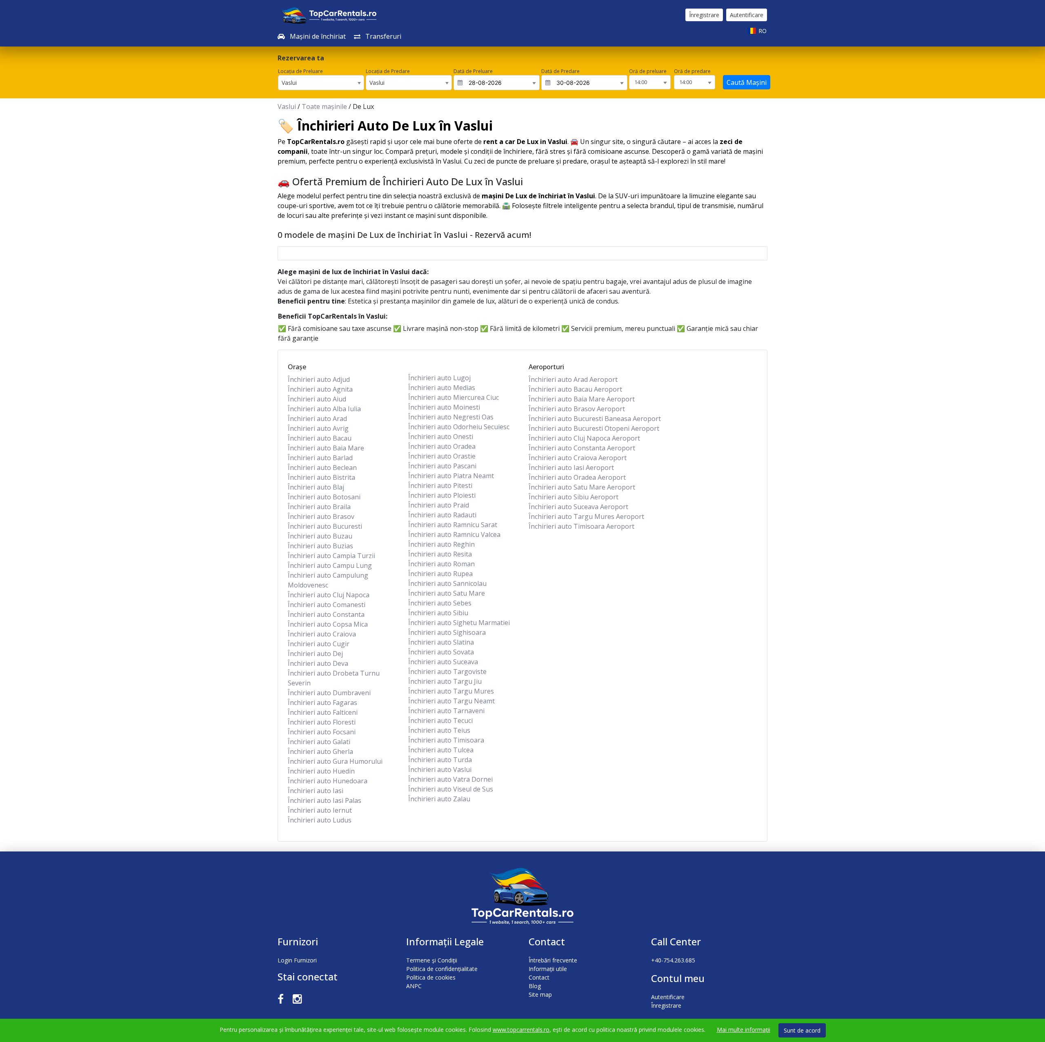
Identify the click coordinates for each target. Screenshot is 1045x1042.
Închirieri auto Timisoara (446, 740)
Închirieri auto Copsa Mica (328, 624)
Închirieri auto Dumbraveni (329, 692)
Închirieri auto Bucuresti (325, 526)
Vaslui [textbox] (289, 82)
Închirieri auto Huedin (321, 771)
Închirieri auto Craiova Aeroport (578, 457)
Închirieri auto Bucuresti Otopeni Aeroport (594, 428)
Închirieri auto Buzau (320, 536)
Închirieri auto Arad (317, 418)
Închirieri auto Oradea (442, 446)
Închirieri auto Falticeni (323, 712)
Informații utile (548, 969)
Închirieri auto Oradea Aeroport (577, 477)
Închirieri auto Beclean (322, 467)
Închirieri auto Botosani (324, 496)
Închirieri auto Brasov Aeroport (577, 408)
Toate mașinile (324, 106)
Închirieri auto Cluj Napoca (328, 594)
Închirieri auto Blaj (316, 487)
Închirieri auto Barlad (320, 457)
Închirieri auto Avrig (318, 428)
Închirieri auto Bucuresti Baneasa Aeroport (595, 418)
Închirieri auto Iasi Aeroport (571, 467)
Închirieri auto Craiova (322, 634)
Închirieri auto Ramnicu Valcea (454, 534)
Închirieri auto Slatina (441, 642)
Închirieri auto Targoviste (447, 671)
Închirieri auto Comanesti (326, 604)
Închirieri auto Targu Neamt (451, 700)
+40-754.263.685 (673, 960)
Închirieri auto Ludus (319, 820)
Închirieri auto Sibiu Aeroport (573, 496)
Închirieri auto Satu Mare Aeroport (582, 487)
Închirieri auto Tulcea (441, 749)
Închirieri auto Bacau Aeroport (575, 389)
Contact (539, 977)
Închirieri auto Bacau (319, 438)
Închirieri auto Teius (439, 730)
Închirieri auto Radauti (442, 514)
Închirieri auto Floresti (322, 722)
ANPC (414, 986)
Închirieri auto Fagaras (322, 702)
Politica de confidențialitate (442, 969)
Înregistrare (704, 15)
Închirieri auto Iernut (320, 810)
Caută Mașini (747, 82)
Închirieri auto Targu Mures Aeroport (586, 516)
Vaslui (287, 106)
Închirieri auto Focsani (322, 731)
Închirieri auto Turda (440, 759)
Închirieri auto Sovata (441, 651)
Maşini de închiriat (317, 36)
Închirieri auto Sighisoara (447, 632)
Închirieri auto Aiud (317, 399)
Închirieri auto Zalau (439, 798)
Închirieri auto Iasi (315, 790)
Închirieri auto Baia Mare (326, 447)
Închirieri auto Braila (319, 506)
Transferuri (382, 36)
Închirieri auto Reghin (441, 544)
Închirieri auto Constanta (326, 614)
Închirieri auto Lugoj (439, 377)
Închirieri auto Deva (318, 663)
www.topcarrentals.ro (521, 1029)
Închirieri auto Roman (441, 563)
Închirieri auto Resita (440, 554)
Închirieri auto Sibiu (438, 612)
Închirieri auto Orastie (442, 456)
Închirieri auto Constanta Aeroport (582, 447)
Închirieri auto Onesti (440, 436)
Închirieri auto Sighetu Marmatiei (459, 622)
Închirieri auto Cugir (318, 643)
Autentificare (746, 15)
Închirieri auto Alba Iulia (324, 408)
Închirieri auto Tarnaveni (446, 710)
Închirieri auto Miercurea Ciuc (453, 397)
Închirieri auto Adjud (319, 379)
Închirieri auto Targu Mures (451, 691)
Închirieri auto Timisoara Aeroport (581, 526)
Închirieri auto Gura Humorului (335, 761)
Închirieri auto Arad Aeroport (573, 379)
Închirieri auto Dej (315, 653)
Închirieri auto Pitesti (440, 485)
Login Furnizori (297, 960)
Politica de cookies (431, 977)
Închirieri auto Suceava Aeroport (578, 506)
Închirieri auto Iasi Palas (324, 800)
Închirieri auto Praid (438, 505)
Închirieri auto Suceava (443, 661)
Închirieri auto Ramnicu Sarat (452, 524)
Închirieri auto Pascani (442, 465)
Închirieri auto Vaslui (439, 769)
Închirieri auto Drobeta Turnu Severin (334, 678)
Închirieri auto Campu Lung (330, 565)
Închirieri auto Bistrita (321, 477)
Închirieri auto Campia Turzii (331, 555)
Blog (535, 986)
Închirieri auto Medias (441, 387)
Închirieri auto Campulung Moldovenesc (328, 580)
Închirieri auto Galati (319, 741)
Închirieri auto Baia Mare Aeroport (582, 399)
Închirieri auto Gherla (320, 751)
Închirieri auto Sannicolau (447, 583)
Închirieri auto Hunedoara (327, 780)
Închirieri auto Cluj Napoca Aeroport (584, 438)
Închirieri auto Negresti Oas (451, 416)
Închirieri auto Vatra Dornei (450, 779)
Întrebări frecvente (553, 960)
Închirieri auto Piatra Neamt (451, 475)
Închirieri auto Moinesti (444, 407)
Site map (540, 994)
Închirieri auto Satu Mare (446, 593)
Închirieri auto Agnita (320, 389)
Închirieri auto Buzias (320, 545)
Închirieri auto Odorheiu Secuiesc (458, 426)
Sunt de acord (802, 1030)
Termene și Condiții (431, 960)
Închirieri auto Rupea (440, 573)
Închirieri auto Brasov (321, 516)
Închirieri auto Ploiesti (442, 495)
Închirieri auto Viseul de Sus (450, 789)
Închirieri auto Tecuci (440, 720)
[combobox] (321, 82)
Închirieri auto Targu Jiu (445, 681)
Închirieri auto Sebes (439, 603)
